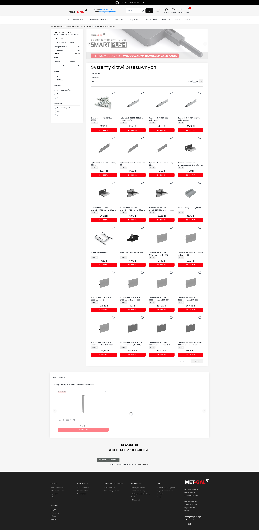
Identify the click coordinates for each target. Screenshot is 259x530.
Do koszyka (103, 130)
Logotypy (54, 519)
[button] (149, 10)
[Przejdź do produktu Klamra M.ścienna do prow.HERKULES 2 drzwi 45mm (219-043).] (133, 193)
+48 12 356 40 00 (190, 520)
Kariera (160, 497)
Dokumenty (55, 513)
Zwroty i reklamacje (57, 488)
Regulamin (54, 494)
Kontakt (160, 494)
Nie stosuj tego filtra (64, 90)
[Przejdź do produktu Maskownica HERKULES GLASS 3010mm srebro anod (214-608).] (162, 328)
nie (58, 98)
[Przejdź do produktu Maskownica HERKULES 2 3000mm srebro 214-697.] (162, 283)
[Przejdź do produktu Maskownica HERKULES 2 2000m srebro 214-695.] (104, 283)
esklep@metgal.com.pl (192, 517)
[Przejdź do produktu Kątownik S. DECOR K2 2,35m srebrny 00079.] (162, 103)
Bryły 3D (53, 510)
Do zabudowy (67, 50)
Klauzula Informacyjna (138, 491)
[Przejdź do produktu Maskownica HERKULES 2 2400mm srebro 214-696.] (133, 283)
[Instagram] (189, 524)
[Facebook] (185, 524)
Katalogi (53, 516)
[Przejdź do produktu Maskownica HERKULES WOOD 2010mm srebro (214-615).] (190, 328)
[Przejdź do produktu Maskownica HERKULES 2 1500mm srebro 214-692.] (162, 238)
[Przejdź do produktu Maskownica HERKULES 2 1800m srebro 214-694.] (190, 238)
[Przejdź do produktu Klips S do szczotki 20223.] (104, 238)
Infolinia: (103, 10)
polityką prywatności (143, 464)
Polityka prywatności (138, 488)
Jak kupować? (136, 500)
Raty (52, 497)
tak (58, 94)
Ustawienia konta (83, 491)
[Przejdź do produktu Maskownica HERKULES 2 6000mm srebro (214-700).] (104, 328)
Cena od (57, 62)
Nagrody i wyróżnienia (165, 491)
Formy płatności (109, 488)
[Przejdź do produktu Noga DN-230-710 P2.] (83, 404)
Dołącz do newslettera (108, 460)
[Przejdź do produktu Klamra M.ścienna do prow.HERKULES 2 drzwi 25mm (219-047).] (190, 148)
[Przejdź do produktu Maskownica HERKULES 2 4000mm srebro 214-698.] (190, 283)
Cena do (72, 62)
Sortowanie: (95, 77)
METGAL (60, 80)
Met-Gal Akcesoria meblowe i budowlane (65, 26)
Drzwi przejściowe (67, 47)
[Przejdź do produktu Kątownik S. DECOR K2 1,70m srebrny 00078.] (133, 103)
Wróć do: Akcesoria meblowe (65, 42)
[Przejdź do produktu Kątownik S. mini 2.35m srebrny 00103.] (133, 148)
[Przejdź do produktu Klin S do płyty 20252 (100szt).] (190, 193)
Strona (190, 81)
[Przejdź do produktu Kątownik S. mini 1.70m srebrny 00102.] (104, 148)
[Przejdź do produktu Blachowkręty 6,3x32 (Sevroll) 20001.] (104, 103)
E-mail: (105, 12)
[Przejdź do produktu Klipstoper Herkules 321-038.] (133, 238)
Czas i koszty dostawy (111, 491)
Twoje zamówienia (83, 488)
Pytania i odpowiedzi (58, 491)
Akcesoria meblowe (87, 26)
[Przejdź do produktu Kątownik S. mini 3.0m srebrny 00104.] (162, 148)
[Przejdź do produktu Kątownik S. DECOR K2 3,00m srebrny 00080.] (190, 103)
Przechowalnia (82, 494)
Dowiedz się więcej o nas (166, 488)
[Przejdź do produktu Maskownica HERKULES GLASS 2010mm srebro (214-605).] (133, 328)
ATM (58, 76)
